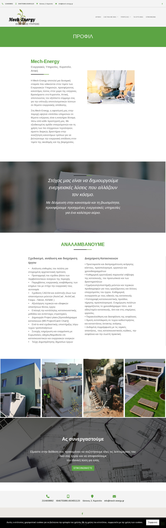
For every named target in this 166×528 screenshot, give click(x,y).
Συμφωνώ (152, 522)
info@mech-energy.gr (65, 4)
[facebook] (162, 4)
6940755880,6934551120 (26, 4)
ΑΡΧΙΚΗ (98, 17)
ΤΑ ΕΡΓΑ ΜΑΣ (138, 17)
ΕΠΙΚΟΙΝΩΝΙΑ (151, 17)
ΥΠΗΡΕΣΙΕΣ (125, 17)
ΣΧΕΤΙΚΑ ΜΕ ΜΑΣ (110, 17)
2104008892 (9, 4)
